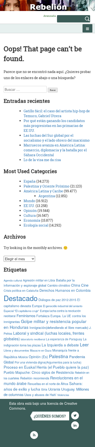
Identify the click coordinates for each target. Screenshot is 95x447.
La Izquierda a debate (60, 344)
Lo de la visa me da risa (42, 159)
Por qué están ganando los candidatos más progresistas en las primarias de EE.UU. (54, 125)
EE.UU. (29, 205)
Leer (84, 344)
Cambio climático (58, 285)
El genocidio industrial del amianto (62, 306)
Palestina (58, 356)
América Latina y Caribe (43, 191)
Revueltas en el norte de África (48, 384)
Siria (44, 389)
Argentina (46, 196)
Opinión (30, 210)
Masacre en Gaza (40, 350)
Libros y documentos (16, 350)
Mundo (29, 200)
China (75, 285)
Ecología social (36, 225)
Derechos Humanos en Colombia (65, 290)
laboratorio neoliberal (33, 339)
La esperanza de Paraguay (64, 339)
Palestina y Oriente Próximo (46, 186)
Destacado (21, 298)
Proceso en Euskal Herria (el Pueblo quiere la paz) (46, 367)
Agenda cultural (13, 280)
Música (23, 357)
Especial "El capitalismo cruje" (21, 311)
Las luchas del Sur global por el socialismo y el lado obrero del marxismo (57, 138)
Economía (32, 220)
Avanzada (49, 16)
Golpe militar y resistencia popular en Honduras (45, 324)
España (30, 181)
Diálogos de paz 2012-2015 (57, 299)
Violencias (63, 395)
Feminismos (26, 315)
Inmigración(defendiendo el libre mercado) (58, 327)
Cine (84, 285)
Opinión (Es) (38, 356)
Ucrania (54, 389)
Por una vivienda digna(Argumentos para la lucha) (48, 362)
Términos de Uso (40, 408)
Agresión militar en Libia (39, 280)
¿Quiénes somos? (50, 416)
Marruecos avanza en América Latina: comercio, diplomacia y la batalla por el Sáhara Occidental (55, 150)
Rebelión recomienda (34, 378)
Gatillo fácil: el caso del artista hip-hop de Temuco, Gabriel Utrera (57, 113)
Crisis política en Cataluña (21, 290)
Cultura (30, 215)
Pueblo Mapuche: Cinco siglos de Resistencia (39, 372)
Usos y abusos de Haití (40, 394)
